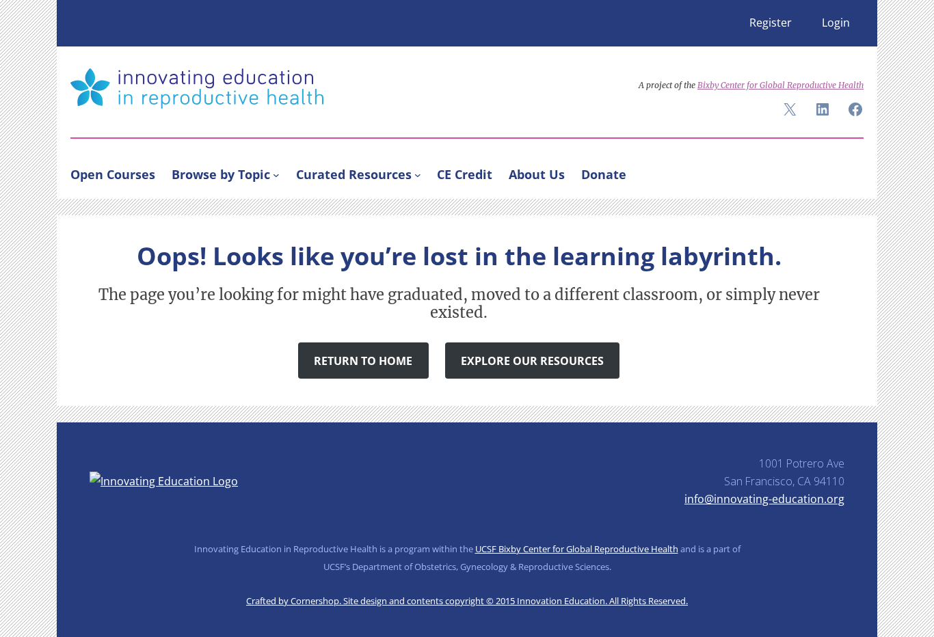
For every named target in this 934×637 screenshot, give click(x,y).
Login (836, 22)
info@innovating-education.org (764, 498)
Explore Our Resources (532, 360)
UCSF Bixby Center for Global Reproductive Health (576, 549)
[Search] (847, 171)
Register (770, 22)
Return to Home (363, 360)
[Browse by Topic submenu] (276, 174)
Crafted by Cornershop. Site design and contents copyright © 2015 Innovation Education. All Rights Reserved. (467, 601)
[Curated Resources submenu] (417, 174)
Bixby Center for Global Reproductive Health (780, 85)
